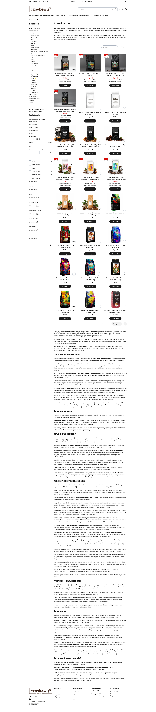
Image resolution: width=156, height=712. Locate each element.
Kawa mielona (33, 94)
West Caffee (34, 84)
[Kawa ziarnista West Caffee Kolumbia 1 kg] (65, 267)
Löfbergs (33, 65)
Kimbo (33, 57)
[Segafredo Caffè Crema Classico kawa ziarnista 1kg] (115, 299)
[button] (115, 9)
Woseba (33, 86)
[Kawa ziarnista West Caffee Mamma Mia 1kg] (115, 267)
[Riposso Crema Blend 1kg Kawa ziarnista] (115, 100)
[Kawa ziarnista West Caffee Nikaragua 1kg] (90, 299)
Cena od (31, 150)
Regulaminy (57, 696)
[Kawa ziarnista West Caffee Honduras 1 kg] (115, 235)
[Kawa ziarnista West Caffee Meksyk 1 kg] (65, 299)
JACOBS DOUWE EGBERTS (38, 55)
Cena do (44, 150)
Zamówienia (76, 692)
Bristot (33, 45)
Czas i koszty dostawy (97, 696)
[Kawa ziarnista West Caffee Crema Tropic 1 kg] (65, 235)
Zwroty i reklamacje (59, 698)
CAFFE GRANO (36, 171)
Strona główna (33, 19)
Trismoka (33, 82)
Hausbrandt (34, 49)
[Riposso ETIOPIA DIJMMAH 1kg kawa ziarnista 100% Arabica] (65, 63)
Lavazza (33, 61)
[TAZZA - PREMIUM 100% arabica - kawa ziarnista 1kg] (90, 202)
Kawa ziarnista (114, 692)
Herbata (31, 100)
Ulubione (75, 700)
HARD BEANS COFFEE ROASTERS (39, 51)
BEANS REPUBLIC (35, 47)
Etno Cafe (34, 42)
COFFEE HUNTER (35, 36)
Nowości (31, 104)
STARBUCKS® (34, 77)
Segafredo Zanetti (36, 75)
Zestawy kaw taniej (34, 28)
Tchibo (33, 80)
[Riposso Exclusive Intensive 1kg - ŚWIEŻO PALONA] (115, 134)
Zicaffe (33, 90)
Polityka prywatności (59, 694)
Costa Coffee (35, 38)
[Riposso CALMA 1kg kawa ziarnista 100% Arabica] (90, 63)
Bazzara (33, 44)
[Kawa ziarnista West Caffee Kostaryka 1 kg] (90, 267)
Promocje (32, 106)
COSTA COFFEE (36, 178)
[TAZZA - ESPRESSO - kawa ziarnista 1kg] (65, 202)
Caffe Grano (34, 34)
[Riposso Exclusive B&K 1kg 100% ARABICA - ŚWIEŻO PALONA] (65, 134)
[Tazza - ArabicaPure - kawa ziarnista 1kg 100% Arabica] (65, 167)
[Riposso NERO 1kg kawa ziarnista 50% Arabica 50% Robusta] (65, 98)
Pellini (32, 71)
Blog (111, 696)
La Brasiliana (34, 63)
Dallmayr (33, 40)
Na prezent (32, 102)
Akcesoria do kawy (34, 98)
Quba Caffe (34, 92)
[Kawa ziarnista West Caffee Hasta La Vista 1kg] (90, 235)
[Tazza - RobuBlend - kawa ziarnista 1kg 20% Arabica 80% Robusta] (115, 167)
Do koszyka (65, 85)
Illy (31, 53)
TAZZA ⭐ (33, 79)
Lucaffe (33, 67)
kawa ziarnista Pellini (104, 571)
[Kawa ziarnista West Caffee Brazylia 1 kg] (115, 202)
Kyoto (32, 59)
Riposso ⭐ (34, 73)
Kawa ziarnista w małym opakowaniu (41, 32)
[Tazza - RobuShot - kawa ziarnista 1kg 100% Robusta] (90, 167)
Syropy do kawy (33, 96)
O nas (55, 692)
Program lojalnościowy (79, 694)
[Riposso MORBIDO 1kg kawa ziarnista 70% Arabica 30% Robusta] (115, 63)
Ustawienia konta (77, 698)
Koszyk (74, 696)
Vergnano (33, 88)
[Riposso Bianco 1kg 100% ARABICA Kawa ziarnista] (90, 100)
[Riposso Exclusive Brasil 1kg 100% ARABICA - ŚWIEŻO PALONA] (90, 134)
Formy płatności (96, 694)
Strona (103, 324)
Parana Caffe (35, 69)
